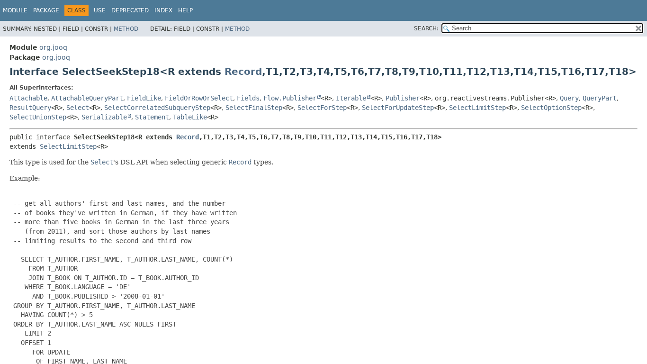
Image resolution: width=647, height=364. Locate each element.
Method (126, 29)
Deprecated (130, 10)
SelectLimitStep (477, 107)
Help (185, 10)
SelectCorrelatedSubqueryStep (157, 107)
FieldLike (144, 98)
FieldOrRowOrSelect (199, 98)
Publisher (403, 98)
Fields (248, 98)
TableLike (190, 117)
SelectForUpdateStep (398, 107)
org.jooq (53, 47)
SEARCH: (426, 28)
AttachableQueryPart (87, 98)
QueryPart (600, 98)
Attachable (28, 98)
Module (15, 10)
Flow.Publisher (289, 98)
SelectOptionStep (551, 107)
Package (46, 10)
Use (100, 10)
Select (77, 107)
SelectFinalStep (253, 107)
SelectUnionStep (37, 117)
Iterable (351, 98)
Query (569, 98)
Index (163, 10)
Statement (152, 117)
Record (243, 71)
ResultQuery (30, 107)
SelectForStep (322, 107)
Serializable (104, 117)
